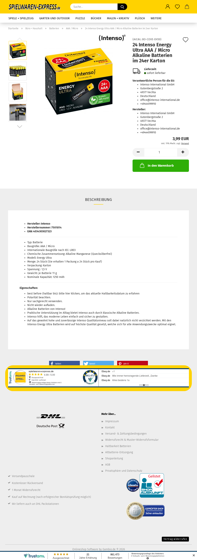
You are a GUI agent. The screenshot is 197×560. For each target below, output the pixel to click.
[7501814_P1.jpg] (78, 81)
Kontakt (110, 427)
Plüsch (140, 18)
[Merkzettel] (177, 6)
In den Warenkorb (161, 166)
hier (67, 293)
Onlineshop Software (85, 549)
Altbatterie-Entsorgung (119, 452)
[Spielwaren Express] (36, 6)
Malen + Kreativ (118, 18)
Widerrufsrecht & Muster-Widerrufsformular (132, 439)
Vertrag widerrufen (175, 539)
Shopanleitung (114, 458)
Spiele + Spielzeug (20, 18)
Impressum (112, 421)
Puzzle (80, 18)
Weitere (156, 18)
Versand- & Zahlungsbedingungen (126, 433)
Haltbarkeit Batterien (118, 446)
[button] (168, 6)
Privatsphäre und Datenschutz (123, 470)
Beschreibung (98, 199)
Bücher (96, 18)
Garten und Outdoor (54, 18)
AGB (107, 464)
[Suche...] (122, 6)
